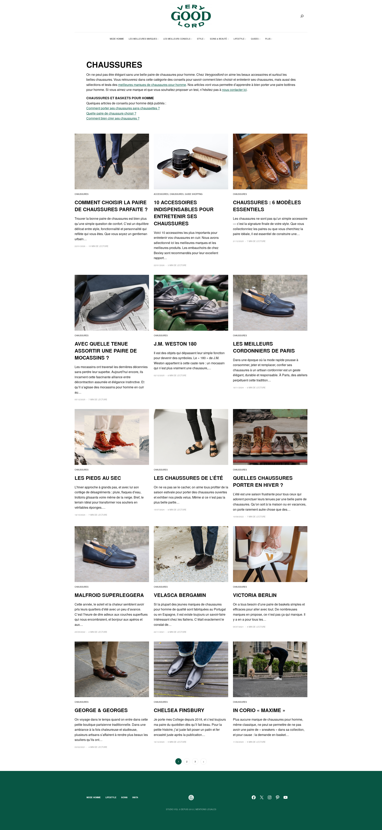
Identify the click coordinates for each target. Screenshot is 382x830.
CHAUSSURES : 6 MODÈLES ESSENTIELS (267, 206)
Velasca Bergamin (180, 595)
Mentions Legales (206, 809)
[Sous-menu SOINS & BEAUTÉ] (228, 38)
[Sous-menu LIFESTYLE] (245, 38)
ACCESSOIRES (161, 194)
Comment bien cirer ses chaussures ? (112, 118)
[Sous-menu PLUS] (271, 38)
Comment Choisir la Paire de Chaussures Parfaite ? (111, 206)
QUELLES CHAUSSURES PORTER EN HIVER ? (263, 481)
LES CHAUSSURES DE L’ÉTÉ (188, 477)
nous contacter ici (234, 89)
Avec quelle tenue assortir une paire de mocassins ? (106, 350)
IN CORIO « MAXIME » (259, 710)
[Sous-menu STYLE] (204, 38)
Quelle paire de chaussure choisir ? (111, 113)
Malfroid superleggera (109, 595)
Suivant (203, 761)
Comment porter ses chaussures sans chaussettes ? (123, 108)
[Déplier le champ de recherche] (302, 16)
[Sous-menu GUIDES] (259, 38)
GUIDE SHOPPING (194, 194)
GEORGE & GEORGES (101, 710)
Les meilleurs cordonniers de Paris (264, 347)
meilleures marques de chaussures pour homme (152, 84)
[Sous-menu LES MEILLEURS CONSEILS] (191, 38)
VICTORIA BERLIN (255, 595)
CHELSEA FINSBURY (179, 710)
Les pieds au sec (98, 477)
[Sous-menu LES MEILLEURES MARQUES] (158, 38)
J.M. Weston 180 (175, 343)
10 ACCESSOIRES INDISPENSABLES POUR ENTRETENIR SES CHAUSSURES (183, 213)
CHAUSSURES (82, 194)
